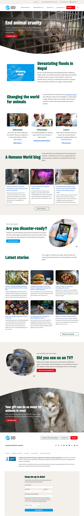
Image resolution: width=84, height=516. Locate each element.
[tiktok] (71, 445)
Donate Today (11, 420)
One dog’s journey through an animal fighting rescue (40, 317)
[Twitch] (56, 445)
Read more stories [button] (68, 334)
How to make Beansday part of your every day (16, 317)
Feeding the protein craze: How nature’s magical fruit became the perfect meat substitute (41, 288)
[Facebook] (63, 445)
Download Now (13, 241)
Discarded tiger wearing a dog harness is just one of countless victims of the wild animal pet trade (66, 189)
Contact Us (64, 438)
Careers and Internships (50, 438)
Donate (69, 7)
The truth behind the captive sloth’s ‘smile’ (40, 187)
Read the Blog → (42, 209)
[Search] (77, 7)
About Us (36, 2)
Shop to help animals (45, 453)
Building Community (17, 453)
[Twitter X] (61, 445)
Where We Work (25, 7)
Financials (26, 453)
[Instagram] (58, 445)
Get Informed (60, 7)
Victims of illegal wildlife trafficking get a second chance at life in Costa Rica (16, 288)
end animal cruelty (71, 94)
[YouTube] (74, 445)
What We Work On (38, 7)
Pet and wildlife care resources (49, 2)
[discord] (77, 445)
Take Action (49, 7)
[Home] (10, 438)
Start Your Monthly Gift (46, 370)
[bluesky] (66, 445)
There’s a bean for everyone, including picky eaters (64, 287)
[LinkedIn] (69, 445)
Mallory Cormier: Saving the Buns (66, 316)
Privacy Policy (34, 453)
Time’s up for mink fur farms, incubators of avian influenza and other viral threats (16, 188)
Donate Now (11, 36)
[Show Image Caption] (83, 44)
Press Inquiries (64, 2)
